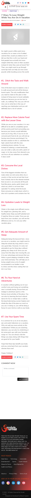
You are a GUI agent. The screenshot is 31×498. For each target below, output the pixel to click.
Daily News (4, 459)
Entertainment (5, 461)
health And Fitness (6, 467)
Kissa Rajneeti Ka (18, 464)
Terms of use (23, 474)
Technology (14, 459)
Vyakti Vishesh (23, 461)
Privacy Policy (13, 474)
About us (3, 474)
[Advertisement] (15, 397)
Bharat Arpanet (24, 496)
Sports (14, 461)
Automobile (23, 459)
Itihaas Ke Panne (6, 464)
